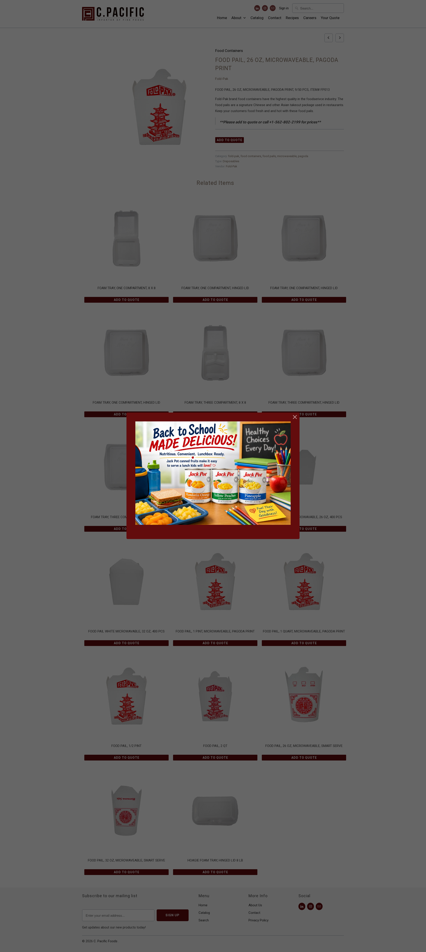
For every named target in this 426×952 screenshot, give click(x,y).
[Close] (295, 417)
